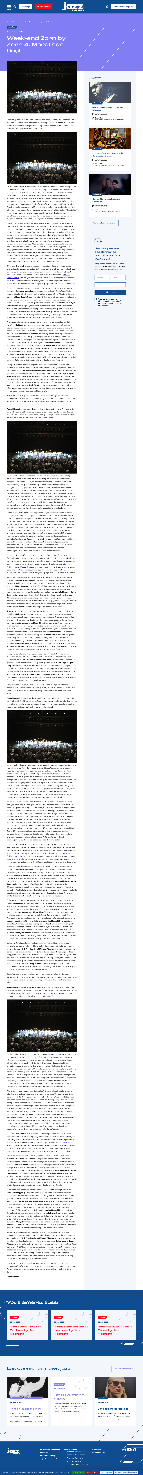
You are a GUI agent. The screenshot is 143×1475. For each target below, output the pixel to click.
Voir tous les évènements (104, 223)
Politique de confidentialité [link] (126, 1472)
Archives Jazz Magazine (76, 1455)
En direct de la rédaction (50, 1449)
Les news (16, 22)
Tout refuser (92, 1472)
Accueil (9, 22)
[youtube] (129, 1451)
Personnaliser (106, 1472)
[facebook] (134, 1451)
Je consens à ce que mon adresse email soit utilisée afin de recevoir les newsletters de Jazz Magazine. (110, 302)
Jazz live (24, 22)
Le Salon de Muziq (47, 1456)
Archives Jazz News (75, 1458)
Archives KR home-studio (77, 1464)
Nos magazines (70, 1449)
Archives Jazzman (74, 1461)
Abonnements (43, 7)
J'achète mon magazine (123, 7)
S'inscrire (110, 292)
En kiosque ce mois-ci (75, 1452)
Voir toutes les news (124, 1369)
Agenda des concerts (49, 1459)
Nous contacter (98, 1452)
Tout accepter (78, 1472)
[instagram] (124, 1451)
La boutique (96, 1449)
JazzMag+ (25, 7)
